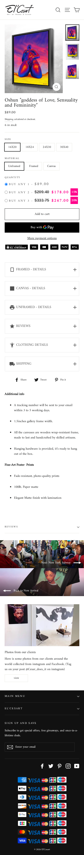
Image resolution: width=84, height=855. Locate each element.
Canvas (51, 166)
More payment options (42, 238)
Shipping (9, 119)
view (16, 678)
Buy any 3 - (43, 200)
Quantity (12, 177)
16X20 (12, 147)
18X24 (29, 147)
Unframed (14, 166)
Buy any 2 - (43, 192)
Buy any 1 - (29, 184)
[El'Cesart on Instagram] (68, 766)
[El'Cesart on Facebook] (42, 766)
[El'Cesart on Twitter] (50, 766)
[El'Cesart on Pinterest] (59, 766)
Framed (33, 166)
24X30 (47, 147)
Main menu (15, 696)
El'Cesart (14, 708)
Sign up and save (21, 723)
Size (8, 139)
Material (12, 158)
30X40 (64, 147)
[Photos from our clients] (42, 625)
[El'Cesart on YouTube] (76, 766)
